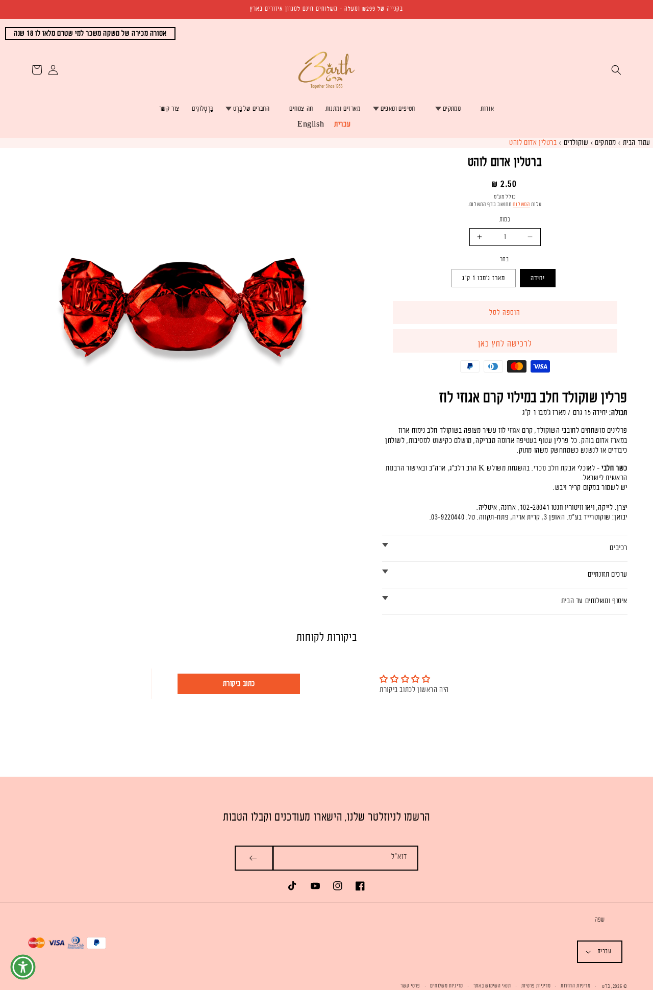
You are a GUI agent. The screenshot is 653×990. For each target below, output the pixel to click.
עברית (342, 124)
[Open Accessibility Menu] (23, 967)
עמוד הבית (636, 142)
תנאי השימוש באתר (492, 986)
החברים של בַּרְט (251, 108)
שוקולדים (576, 142)
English (310, 124)
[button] (616, 70)
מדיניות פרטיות (536, 986)
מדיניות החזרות (576, 986)
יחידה (538, 278)
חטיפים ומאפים (398, 108)
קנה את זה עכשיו (505, 341)
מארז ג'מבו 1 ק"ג (483, 278)
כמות (505, 219)
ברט (606, 986)
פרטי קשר (410, 986)
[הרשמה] (254, 858)
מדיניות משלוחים (446, 986)
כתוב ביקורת (239, 683)
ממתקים (452, 108)
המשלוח (521, 204)
